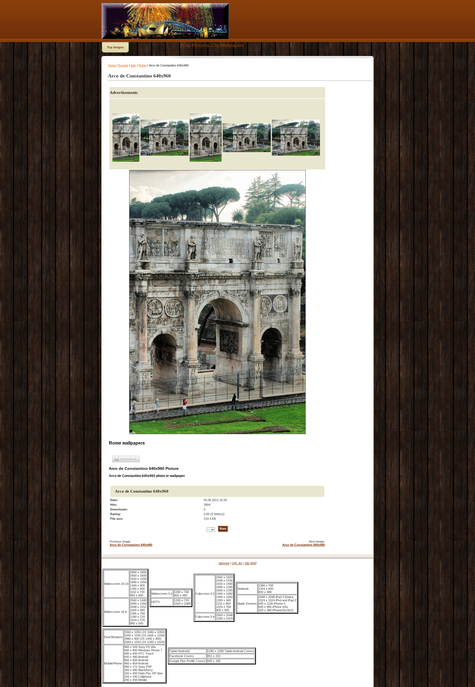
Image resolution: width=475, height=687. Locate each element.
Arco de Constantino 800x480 (303, 544)
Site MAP (251, 563)
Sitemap (224, 563)
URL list (237, 563)
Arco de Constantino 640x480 (131, 544)
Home (112, 65)
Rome (143, 65)
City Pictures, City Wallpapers (213, 45)
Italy (133, 65)
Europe (123, 65)
